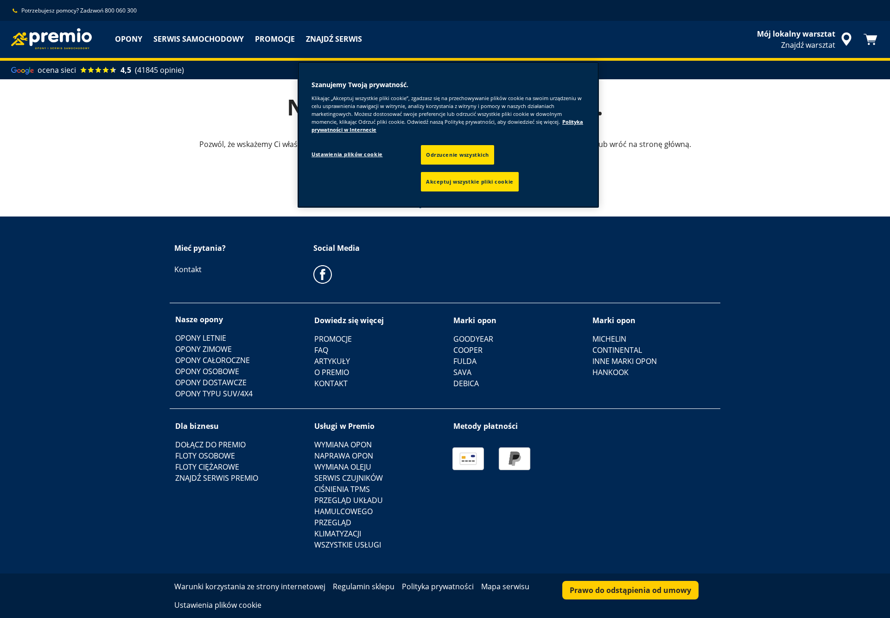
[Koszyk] (870, 39)
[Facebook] (322, 274)
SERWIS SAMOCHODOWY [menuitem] (198, 39)
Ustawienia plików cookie (347, 154)
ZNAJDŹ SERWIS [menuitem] (334, 39)
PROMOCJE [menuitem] (275, 39)
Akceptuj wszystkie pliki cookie (470, 181)
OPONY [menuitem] (128, 39)
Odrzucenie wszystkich (457, 154)
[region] (448, 135)
